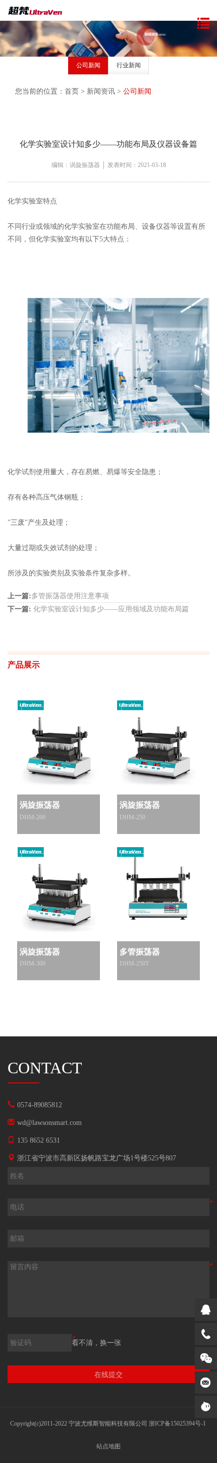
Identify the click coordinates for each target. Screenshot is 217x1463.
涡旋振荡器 (40, 805)
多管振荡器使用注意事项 (58, 596)
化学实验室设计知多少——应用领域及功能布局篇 (98, 609)
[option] (88, 67)
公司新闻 (88, 65)
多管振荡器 (140, 951)
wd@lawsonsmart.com (49, 1122)
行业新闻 (129, 65)
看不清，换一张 (96, 1343)
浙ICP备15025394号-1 (177, 1423)
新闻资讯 (101, 91)
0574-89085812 (39, 1105)
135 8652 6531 (38, 1140)
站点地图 (108, 1446)
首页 (72, 91)
